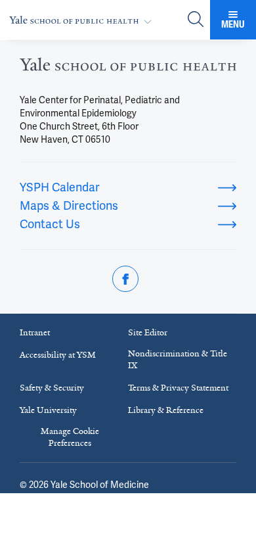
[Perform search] (195, 20)
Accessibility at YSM (58, 354)
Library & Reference (165, 410)
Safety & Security (52, 387)
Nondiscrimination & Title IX (177, 359)
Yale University (48, 410)
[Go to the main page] (83, 20)
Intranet (35, 332)
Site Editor (147, 332)
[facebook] (125, 279)
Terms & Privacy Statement (178, 387)
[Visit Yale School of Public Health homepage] (128, 68)
